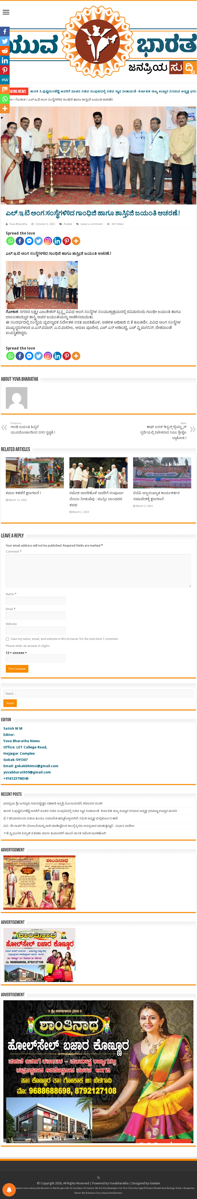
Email (10, 609)
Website (11, 624)
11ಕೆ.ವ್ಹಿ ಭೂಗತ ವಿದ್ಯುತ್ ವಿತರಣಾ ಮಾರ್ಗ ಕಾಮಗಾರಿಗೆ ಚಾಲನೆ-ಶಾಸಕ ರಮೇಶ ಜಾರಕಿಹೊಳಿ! (54, 833)
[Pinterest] (66, 241)
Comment (14, 551)
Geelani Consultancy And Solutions (32, 1188)
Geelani (155, 1183)
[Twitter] (38, 241)
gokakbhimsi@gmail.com (36, 766)
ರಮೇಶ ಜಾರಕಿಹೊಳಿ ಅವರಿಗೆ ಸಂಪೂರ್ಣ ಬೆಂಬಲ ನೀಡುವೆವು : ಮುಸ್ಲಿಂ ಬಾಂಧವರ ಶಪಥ (96, 499)
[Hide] (2, 118)
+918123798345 (16, 778)
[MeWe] (5, 79)
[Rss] (98, 1177)
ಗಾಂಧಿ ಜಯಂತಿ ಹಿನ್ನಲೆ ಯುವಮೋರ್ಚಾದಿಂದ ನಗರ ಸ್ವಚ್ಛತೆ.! (33, 428)
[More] (76, 241)
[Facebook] (20, 241)
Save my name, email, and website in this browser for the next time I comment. (64, 639)
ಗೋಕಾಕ (20, 99)
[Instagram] (48, 241)
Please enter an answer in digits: (28, 646)
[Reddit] (5, 51)
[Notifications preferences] (9, 1190)
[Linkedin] (57, 241)
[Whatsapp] (10, 241)
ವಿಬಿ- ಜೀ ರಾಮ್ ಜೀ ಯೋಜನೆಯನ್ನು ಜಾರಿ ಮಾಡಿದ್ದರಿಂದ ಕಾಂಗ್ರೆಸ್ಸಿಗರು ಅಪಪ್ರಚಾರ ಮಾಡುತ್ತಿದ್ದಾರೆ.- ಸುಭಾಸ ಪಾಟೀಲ (68, 826)
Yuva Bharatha (18, 224)
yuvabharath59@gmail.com (27, 772)
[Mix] (5, 89)
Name (11, 594)
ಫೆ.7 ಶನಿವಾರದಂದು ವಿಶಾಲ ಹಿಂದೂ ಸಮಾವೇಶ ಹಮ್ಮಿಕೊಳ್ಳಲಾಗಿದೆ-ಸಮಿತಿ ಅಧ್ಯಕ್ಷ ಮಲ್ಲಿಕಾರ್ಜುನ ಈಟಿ (93, 91)
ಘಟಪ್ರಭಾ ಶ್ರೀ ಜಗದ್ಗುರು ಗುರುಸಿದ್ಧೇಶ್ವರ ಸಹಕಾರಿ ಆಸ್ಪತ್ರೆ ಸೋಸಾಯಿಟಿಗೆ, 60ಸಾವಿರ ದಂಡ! (52, 803)
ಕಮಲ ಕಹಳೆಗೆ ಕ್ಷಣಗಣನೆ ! (23, 493)
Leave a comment (92, 224)
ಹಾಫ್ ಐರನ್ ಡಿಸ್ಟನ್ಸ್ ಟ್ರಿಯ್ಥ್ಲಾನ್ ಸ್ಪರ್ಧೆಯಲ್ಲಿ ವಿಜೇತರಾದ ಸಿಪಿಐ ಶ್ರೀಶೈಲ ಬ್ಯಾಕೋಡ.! (163, 431)
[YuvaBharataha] (98, 41)
